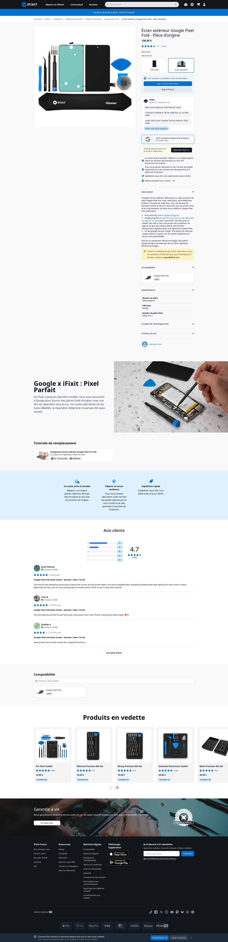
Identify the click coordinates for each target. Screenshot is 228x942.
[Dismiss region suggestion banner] (191, 938)
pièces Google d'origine (168, 215)
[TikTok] (150, 912)
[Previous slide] (110, 787)
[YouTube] (172, 912)
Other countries (179, 937)
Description (147, 191)
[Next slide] (117, 787)
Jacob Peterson (48, 567)
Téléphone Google (93, 19)
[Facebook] (156, 912)
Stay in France (168, 89)
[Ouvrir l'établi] (185, 4)
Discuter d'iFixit (40, 857)
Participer (63, 857)
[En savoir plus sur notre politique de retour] (174, 181)
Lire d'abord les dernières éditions (161, 858)
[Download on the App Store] (118, 854)
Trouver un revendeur (68, 866)
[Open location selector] (192, 4)
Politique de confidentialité (89, 859)
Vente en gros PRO (67, 862)
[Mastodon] (177, 912)
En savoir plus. (162, 140)
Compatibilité (148, 267)
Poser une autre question (156, 128)
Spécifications (148, 290)
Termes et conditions (92, 864)
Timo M (44, 597)
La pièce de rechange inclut (155, 323)
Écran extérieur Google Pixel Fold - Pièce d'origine (144, 19)
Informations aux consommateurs (91, 882)
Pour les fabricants (67, 870)
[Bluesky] (182, 912)
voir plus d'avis (114, 652)
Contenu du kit (148, 333)
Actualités (63, 853)
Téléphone (58, 19)
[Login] (204, 4)
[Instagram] (166, 912)
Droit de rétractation (92, 869)
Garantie (87, 873)
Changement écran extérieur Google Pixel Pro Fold (73, 452)
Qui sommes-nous (42, 849)
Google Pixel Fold (111, 19)
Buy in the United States (168, 83)
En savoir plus (47, 823)
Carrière (37, 862)
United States (158, 937)
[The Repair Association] (192, 912)
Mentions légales (91, 853)
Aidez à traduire (41, 912)
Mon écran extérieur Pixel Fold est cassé (163, 107)
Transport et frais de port (94, 877)
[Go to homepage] (30, 4)
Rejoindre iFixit (181, 150)
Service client (40, 853)
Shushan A (46, 624)
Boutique (38, 19)
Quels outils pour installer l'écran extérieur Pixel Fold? (166, 121)
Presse (61, 849)
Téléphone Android (73, 19)
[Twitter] (161, 912)
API (35, 866)
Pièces (47, 19)
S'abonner (187, 853)
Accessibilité (88, 849)
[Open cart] (198, 4)
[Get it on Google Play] (119, 862)
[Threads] (187, 912)
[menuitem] (54, 4)
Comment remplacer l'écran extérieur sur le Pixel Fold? (167, 114)
